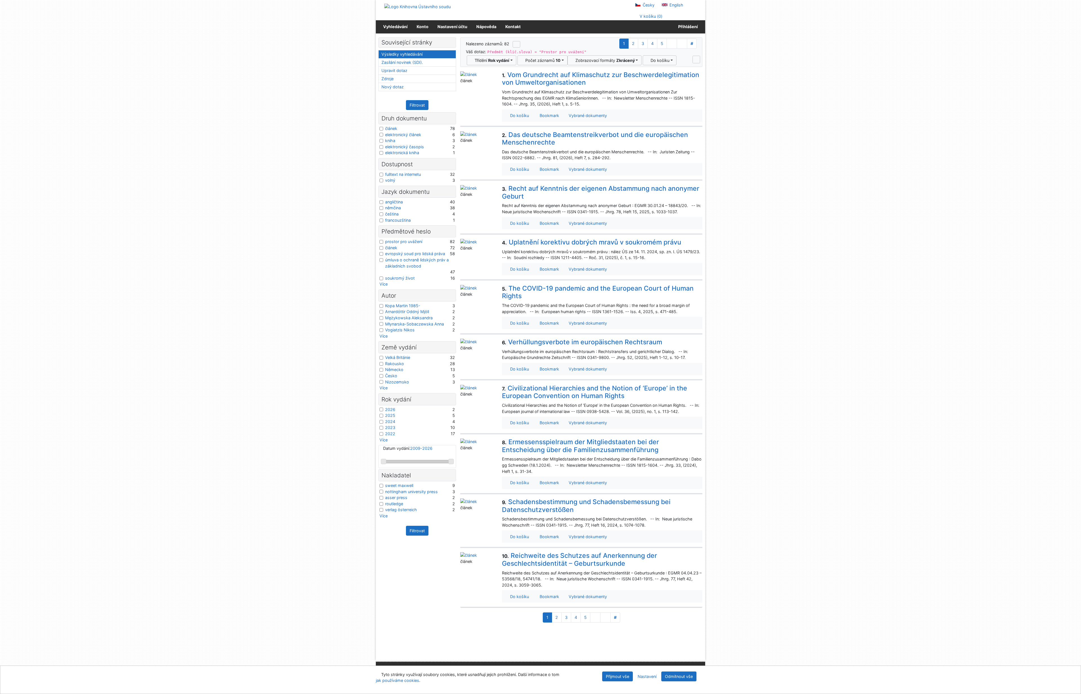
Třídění (490, 60)
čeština (392, 214)
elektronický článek (403, 134)
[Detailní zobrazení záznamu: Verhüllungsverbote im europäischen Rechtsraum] (468, 341)
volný (390, 180)
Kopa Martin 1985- (402, 305)
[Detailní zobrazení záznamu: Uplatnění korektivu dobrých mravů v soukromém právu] (468, 241)
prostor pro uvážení (403, 241)
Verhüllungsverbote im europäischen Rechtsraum (582, 342)
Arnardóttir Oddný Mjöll (407, 311)
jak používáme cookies (397, 680)
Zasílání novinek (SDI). (402, 62)
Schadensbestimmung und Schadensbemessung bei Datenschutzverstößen (586, 506)
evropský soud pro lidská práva (415, 253)
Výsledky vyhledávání (402, 54)
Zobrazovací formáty (604, 60)
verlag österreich (401, 509)
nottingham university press (411, 491)
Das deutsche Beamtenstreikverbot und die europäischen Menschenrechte (595, 139)
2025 (390, 415)
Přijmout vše (617, 676)
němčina (393, 207)
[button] (696, 59)
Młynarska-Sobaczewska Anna (414, 324)
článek (391, 128)
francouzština (398, 220)
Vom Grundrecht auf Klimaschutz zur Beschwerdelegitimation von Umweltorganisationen (600, 79)
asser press (396, 497)
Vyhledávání (395, 26)
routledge (394, 503)
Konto (422, 26)
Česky (648, 5)
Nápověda (486, 26)
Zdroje (387, 78)
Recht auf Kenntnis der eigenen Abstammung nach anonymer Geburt (600, 192)
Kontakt (513, 26)
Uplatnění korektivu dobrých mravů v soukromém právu (591, 242)
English (675, 5)
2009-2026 (421, 448)
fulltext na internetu (403, 174)
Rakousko (394, 363)
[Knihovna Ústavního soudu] (417, 6)
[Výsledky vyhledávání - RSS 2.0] (516, 44)
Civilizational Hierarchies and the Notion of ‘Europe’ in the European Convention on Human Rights (594, 392)
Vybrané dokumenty (587, 115)
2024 (390, 421)
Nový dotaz (392, 86)
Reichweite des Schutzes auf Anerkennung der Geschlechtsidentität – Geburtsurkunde (579, 559)
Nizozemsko (397, 381)
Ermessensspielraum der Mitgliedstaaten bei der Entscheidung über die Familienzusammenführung (580, 446)
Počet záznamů (541, 60)
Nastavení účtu (452, 26)
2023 (390, 427)
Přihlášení (687, 26)
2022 (390, 433)
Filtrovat (417, 105)
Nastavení (647, 676)
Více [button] (383, 284)
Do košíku (658, 60)
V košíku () (650, 16)
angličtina (394, 201)
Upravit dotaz (394, 70)
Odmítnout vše (679, 676)
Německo (394, 369)
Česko (391, 375)
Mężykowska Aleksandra (409, 317)
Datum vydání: (407, 448)
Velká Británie (397, 357)
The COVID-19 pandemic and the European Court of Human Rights (598, 292)
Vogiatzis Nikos (400, 329)
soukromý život (400, 278)
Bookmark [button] (548, 115)
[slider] (383, 461)
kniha (390, 140)
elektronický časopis (404, 146)
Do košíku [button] (518, 115)
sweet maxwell (399, 485)
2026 (390, 409)
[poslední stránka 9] (682, 44)
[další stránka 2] (672, 44)
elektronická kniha (402, 152)
